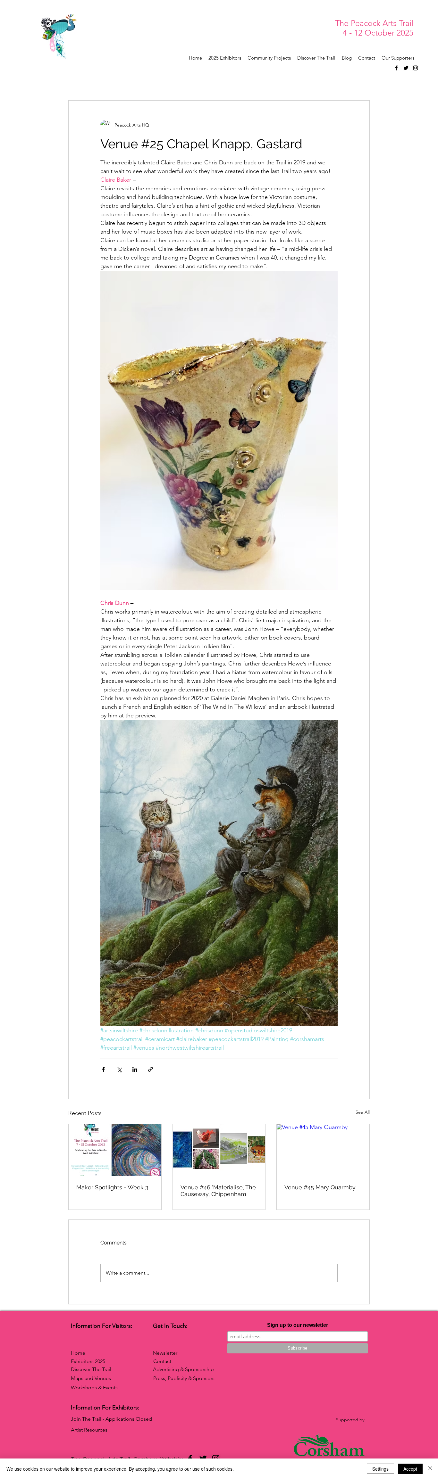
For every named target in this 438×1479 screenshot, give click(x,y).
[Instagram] (415, 68)
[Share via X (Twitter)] (119, 1069)
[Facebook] (396, 68)
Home (78, 1353)
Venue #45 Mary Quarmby (320, 1187)
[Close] (430, 1469)
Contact (162, 1361)
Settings (380, 1469)
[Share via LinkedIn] (135, 1069)
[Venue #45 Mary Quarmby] (323, 1150)
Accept (410, 1469)
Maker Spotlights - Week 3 (112, 1187)
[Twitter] (406, 68)
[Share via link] (150, 1069)
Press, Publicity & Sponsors (184, 1378)
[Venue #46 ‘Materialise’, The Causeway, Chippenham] (219, 1150)
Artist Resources (89, 1430)
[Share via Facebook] (103, 1069)
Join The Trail (86, 1419)
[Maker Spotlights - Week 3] (115, 1150)
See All (363, 1112)
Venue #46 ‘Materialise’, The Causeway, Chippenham (218, 1190)
